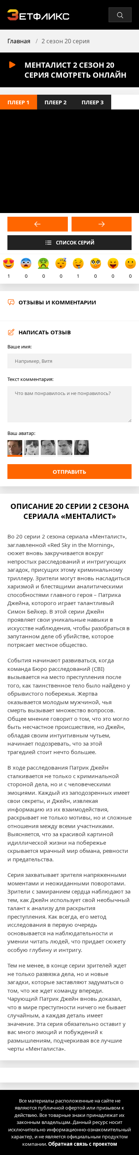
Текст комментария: (30, 379)
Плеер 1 (18, 102)
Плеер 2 (55, 102)
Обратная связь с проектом (82, 1144)
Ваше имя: (19, 346)
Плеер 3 (93, 102)
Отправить (69, 471)
